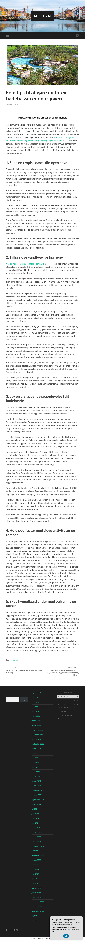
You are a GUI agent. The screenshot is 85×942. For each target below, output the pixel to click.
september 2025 (38, 744)
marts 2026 (36, 716)
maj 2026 (35, 707)
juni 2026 (35, 702)
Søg (7, 695)
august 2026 (36, 693)
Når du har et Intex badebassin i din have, (25, 263)
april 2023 (35, 878)
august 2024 (36, 804)
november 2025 (38, 734)
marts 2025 (36, 772)
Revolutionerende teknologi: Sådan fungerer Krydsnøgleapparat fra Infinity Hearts (63, 671)
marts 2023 (36, 883)
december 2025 (37, 730)
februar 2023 (37, 888)
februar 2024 (37, 832)
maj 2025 (35, 762)
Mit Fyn (42, 16)
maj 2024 (35, 818)
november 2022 (38, 902)
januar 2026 (36, 725)
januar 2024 (36, 837)
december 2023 (37, 841)
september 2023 (38, 855)
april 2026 (35, 711)
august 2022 (36, 916)
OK (66, 936)
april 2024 (35, 823)
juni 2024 (35, 813)
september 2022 (38, 911)
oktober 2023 (37, 851)
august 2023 (36, 860)
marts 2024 (36, 827)
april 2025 (35, 767)
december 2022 (37, 897)
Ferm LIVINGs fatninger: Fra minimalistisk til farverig (24, 670)
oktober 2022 (37, 906)
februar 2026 (37, 721)
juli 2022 (35, 920)
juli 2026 (35, 697)
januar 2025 (36, 781)
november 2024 (38, 790)
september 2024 (38, 800)
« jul (59, 723)
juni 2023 (35, 869)
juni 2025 (35, 758)
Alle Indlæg (14, 660)
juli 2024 (35, 809)
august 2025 (36, 748)
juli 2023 (35, 865)
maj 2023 (35, 874)
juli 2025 (35, 753)
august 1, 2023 (12, 104)
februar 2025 (37, 776)
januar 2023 (36, 892)
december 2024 (37, 786)
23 (77, 711)
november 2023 (38, 846)
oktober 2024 (37, 795)
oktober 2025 (37, 739)
